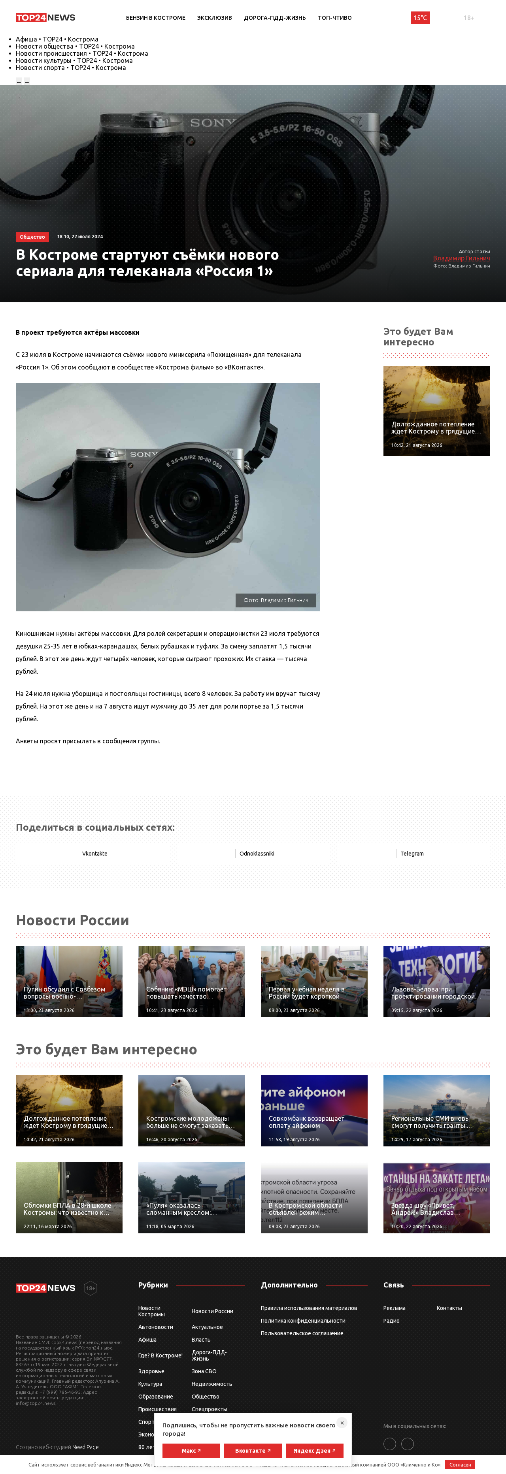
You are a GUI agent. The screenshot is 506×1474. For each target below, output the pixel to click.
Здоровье (151, 1371)
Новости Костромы (151, 1311)
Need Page (85, 1447)
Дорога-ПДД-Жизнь (275, 18)
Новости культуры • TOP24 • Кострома (74, 60)
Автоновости (155, 1327)
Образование (155, 1396)
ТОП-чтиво (335, 18)
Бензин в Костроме (155, 18)
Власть (201, 1339)
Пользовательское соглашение (302, 1333)
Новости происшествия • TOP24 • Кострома (82, 53)
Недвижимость (212, 1384)
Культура (150, 1384)
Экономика (152, 1434)
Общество (205, 1396)
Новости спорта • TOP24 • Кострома (71, 67)
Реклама (394, 1308)
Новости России (212, 1311)
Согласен (460, 1464)
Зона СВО (204, 1371)
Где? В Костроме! (160, 1355)
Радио (391, 1321)
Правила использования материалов (309, 1308)
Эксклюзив (214, 18)
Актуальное (207, 1327)
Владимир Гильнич (461, 258)
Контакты (449, 1308)
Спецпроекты (209, 1409)
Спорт (146, 1422)
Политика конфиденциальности (303, 1321)
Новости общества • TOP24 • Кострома (75, 46)
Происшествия (157, 1409)
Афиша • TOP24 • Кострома (57, 39)
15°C (420, 17)
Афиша (147, 1339)
